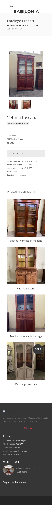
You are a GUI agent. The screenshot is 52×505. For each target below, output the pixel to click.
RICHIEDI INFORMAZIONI (18, 124)
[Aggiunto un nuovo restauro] (8, 470)
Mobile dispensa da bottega (26, 336)
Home (9, 25)
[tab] (26, 153)
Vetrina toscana (26, 288)
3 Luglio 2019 (21, 472)
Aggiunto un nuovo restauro (26, 468)
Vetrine (35, 25)
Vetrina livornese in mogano (26, 241)
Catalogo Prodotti (21, 25)
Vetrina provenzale (26, 384)
